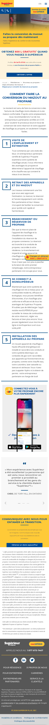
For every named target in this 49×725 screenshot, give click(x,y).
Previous (5, 503)
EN (40, 3)
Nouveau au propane (31, 82)
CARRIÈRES (37, 673)
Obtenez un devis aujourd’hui (24, 545)
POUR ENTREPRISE (12, 673)
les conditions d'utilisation (27, 703)
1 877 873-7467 (35, 650)
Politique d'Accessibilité (24, 721)
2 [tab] (25, 504)
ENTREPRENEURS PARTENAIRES (12, 680)
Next (43, 503)
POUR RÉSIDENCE (12, 668)
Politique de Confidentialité (36, 718)
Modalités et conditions (11, 718)
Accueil (4, 82)
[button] (2, 10)
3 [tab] (29, 504)
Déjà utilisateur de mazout (12, 85)
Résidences (15, 82)
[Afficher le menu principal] (46, 4)
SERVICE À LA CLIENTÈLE (37, 680)
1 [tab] (20, 504)
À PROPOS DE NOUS (37, 668)
